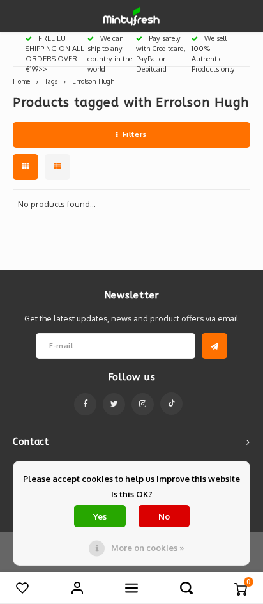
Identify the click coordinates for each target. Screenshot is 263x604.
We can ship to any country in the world (109, 53)
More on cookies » (147, 548)
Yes (100, 516)
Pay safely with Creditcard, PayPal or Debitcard (161, 53)
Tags (51, 81)
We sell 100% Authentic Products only (213, 53)
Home (21, 81)
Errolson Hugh (93, 81)
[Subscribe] (214, 346)
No (164, 516)
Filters (135, 134)
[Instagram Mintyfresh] (143, 404)
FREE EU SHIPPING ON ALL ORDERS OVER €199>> (55, 53)
